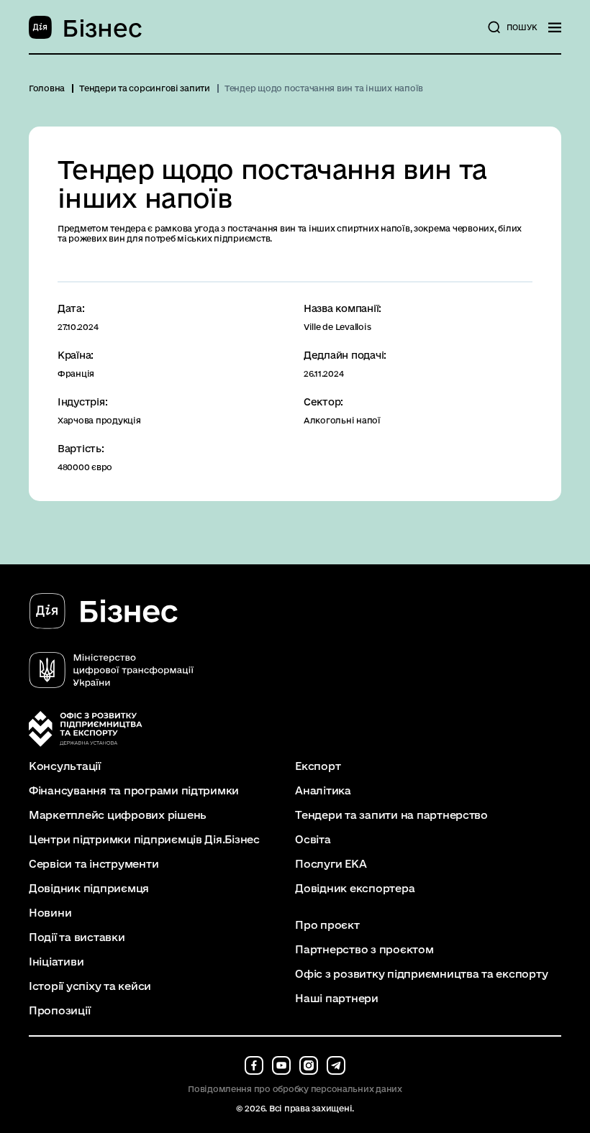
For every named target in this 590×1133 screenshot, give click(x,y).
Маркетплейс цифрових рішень (117, 815)
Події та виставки (77, 937)
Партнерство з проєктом (364, 950)
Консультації (65, 766)
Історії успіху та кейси (90, 986)
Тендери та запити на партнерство (391, 815)
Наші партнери (336, 999)
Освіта (312, 840)
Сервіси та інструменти (93, 864)
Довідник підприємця (89, 889)
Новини (50, 913)
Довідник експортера (354, 889)
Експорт (317, 766)
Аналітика (323, 791)
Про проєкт (327, 925)
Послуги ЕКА (330, 864)
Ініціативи (56, 962)
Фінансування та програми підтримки (134, 791)
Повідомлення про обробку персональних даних (295, 1088)
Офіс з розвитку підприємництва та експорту (421, 974)
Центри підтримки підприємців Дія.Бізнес (144, 840)
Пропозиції (59, 1011)
